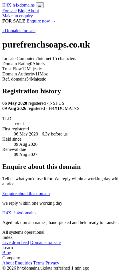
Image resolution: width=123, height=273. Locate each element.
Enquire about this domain (26, 193)
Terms (38, 262)
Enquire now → (41, 21)
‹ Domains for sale (18, 30)
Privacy (52, 262)
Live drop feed (15, 242)
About (33, 10)
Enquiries (23, 262)
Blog (22, 10)
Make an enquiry (17, 15)
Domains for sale (45, 242)
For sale (9, 10)
